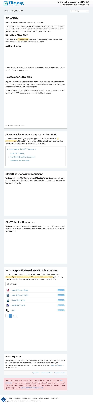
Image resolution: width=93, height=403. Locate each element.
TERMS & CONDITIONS (15, 398)
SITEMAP (35, 398)
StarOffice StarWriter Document (22, 157)
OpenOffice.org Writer (20, 295)
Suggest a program (59, 372)
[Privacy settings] (3, 399)
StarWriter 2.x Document (20, 161)
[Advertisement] (35, 57)
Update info (35, 372)
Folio (13, 310)
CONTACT (47, 398)
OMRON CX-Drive (18, 305)
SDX (57, 398)
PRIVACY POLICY (26, 398)
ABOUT (41, 398)
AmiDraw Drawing (17, 153)
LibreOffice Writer (18, 300)
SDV (53, 398)
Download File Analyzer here (32, 388)
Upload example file (46, 372)
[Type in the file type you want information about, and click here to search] (88, 10)
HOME (5, 398)
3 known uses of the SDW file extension (21, 149)
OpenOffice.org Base (19, 290)
